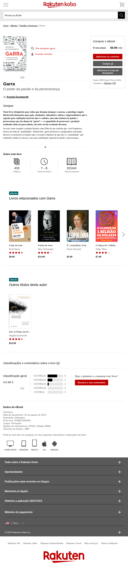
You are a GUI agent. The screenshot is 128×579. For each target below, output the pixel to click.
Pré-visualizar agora (45, 48)
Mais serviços (91, 543)
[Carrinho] (122, 4)
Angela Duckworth (18, 97)
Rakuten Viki (14, 543)
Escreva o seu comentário (91, 382)
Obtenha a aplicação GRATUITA (23, 501)
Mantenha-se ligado (16, 491)
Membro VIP (110, 83)
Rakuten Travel (73, 543)
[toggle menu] (5, 4)
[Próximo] (123, 234)
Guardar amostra (43, 54)
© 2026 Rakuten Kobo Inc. (18, 532)
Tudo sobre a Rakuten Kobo (21, 462)
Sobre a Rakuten (109, 543)
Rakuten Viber (30, 543)
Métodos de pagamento (19, 512)
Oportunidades (13, 472)
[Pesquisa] (121, 15)
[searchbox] (64, 15)
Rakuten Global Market (51, 543)
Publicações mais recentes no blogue (27, 481)
